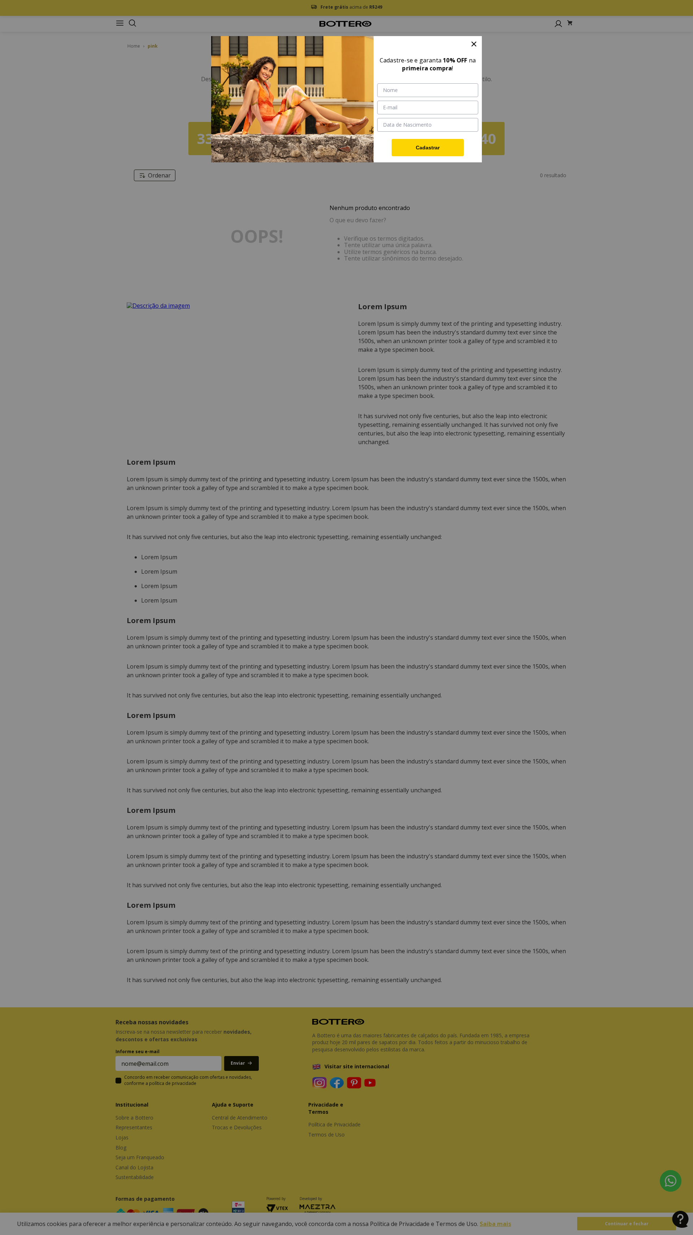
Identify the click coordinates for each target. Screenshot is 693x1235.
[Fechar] (473, 44)
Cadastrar (428, 147)
